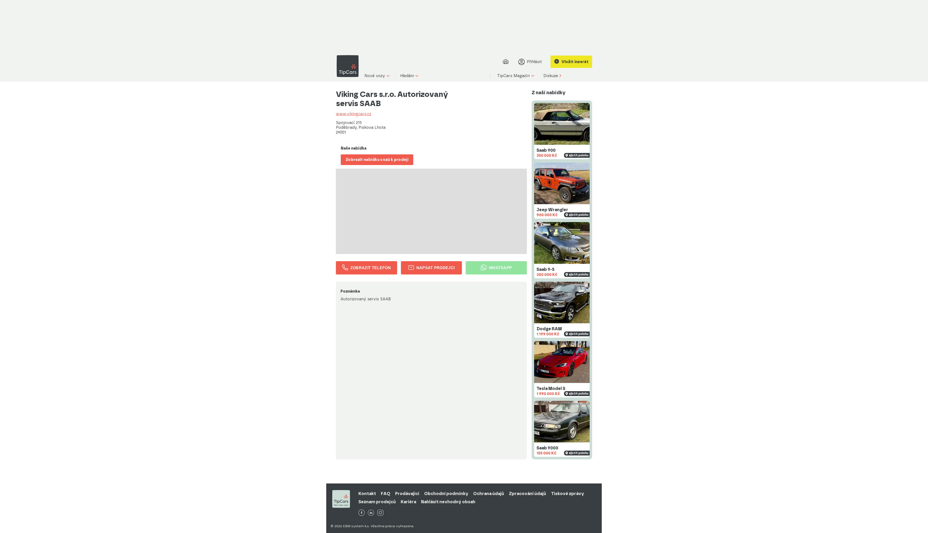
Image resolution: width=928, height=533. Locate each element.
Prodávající (407, 493)
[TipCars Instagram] (380, 513)
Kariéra (408, 501)
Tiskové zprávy (567, 493)
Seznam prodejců (377, 501)
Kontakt (367, 493)
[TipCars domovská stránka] (349, 66)
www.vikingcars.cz (353, 114)
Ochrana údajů (488, 493)
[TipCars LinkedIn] (371, 513)
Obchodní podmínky (446, 493)
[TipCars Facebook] (361, 513)
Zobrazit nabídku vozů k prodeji (377, 159)
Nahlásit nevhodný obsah (448, 501)
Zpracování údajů (527, 493)
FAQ (385, 493)
